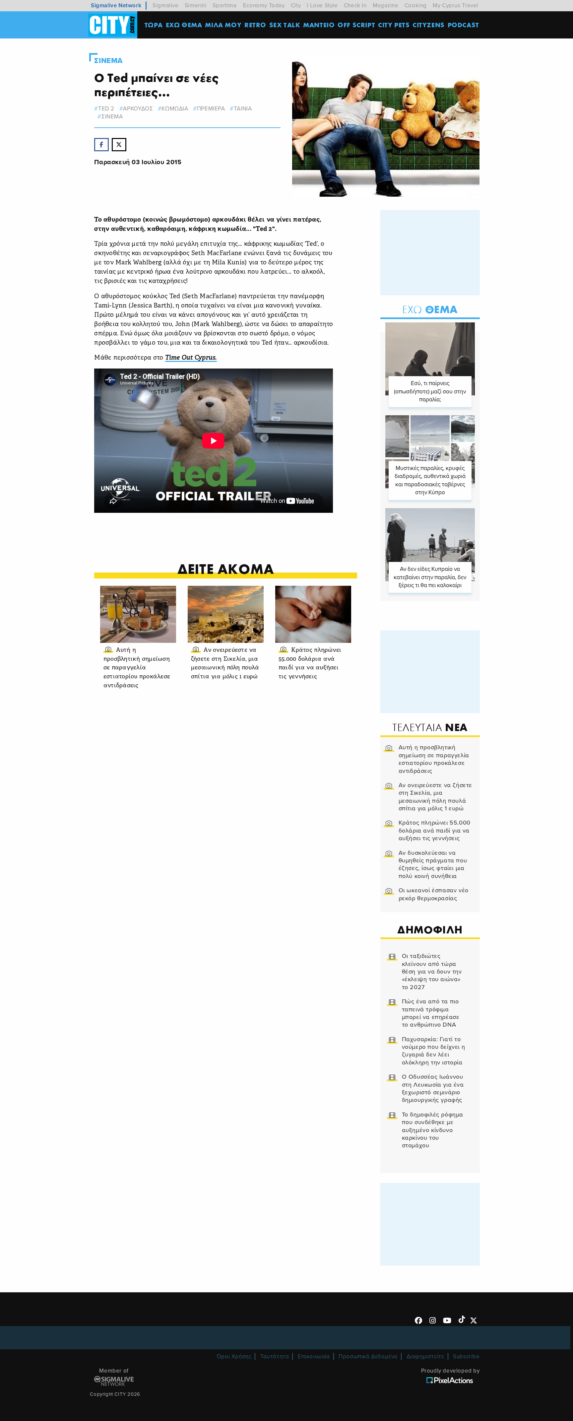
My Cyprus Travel (455, 5)
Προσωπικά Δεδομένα (368, 1356)
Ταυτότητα (274, 1356)
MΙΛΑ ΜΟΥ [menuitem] (223, 25)
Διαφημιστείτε (425, 1356)
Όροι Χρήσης (234, 1356)
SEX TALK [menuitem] (284, 25)
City (296, 5)
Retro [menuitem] (255, 25)
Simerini (196, 5)
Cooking (416, 5)
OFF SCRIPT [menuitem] (356, 25)
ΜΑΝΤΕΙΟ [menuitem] (319, 25)
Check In (355, 5)
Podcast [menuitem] (463, 25)
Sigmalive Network (116, 5)
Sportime (225, 5)
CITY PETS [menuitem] (394, 25)
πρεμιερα (211, 108)
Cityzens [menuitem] (429, 25)
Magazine (386, 5)
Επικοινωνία (314, 1356)
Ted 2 (106, 108)
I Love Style (322, 5)
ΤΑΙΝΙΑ (243, 108)
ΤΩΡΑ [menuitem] (154, 25)
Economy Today (264, 5)
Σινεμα (108, 60)
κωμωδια (174, 108)
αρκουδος (138, 108)
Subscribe (466, 1356)
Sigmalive (165, 5)
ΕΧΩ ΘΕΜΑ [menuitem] (184, 25)
